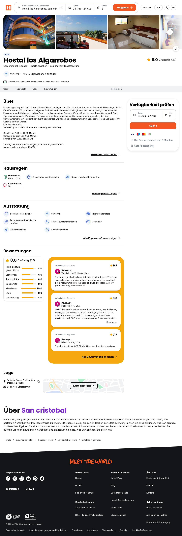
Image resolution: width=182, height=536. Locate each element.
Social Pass (116, 478)
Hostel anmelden (154, 507)
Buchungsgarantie (119, 493)
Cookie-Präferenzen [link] (142, 530)
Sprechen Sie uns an (85, 507)
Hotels (78, 485)
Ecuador (23, 65)
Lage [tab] (35, 89)
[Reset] (61, 7)
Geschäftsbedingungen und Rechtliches (48, 530)
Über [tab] (5, 89)
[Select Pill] (166, 7)
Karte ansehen (39, 65)
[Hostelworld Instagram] (21, 478)
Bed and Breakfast (84, 493)
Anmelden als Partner (156, 515)
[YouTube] (28, 478)
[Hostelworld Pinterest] (35, 478)
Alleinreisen (116, 507)
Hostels (78, 478)
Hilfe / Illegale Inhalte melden (89, 515)
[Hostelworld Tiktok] (42, 478)
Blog (113, 485)
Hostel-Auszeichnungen (122, 500)
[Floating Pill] (170, 32)
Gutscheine (77, 530)
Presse (149, 485)
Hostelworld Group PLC (157, 478)
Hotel (7, 54)
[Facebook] (8, 478)
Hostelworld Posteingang (158, 522)
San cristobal (10, 65)
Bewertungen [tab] (50, 89)
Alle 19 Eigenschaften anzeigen (39, 73)
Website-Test (108, 530)
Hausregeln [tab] (20, 89)
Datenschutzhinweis (15, 530)
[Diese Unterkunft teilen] (176, 48)
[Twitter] (15, 478)
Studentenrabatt (118, 515)
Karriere (150, 493)
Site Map (124, 530)
